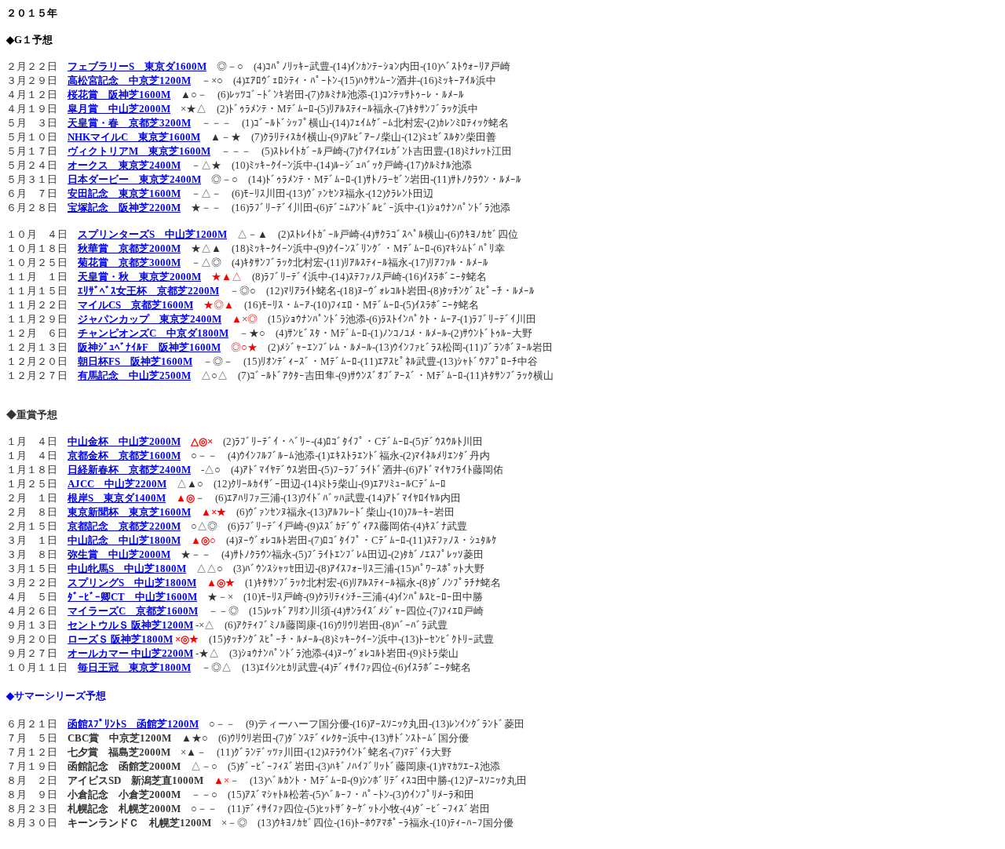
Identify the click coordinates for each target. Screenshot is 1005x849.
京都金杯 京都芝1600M (124, 455)
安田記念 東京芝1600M (124, 193)
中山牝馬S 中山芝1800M (127, 568)
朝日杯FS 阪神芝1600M (135, 361)
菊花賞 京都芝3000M (129, 262)
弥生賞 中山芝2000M (119, 554)
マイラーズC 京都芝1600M (133, 611)
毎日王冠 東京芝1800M (134, 667)
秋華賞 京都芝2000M (129, 248)
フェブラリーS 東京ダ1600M (137, 66)
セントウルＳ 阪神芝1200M (130, 625)
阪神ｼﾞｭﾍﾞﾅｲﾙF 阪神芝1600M (149, 347)
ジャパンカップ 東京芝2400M (149, 319)
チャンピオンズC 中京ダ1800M (153, 333)
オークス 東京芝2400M (124, 165)
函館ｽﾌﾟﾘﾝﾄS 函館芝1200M (133, 724)
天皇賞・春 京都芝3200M (129, 123)
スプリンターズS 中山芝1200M (152, 234)
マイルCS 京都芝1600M (135, 305)
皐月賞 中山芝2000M (119, 109)
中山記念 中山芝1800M (124, 540)
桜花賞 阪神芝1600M (119, 94)
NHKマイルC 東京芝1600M (134, 137)
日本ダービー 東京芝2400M (134, 179)
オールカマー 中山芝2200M (130, 653)
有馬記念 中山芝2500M (134, 375)
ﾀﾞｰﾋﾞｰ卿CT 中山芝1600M (132, 597)
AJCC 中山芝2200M (117, 484)
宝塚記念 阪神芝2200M (124, 207)
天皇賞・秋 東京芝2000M (139, 276)
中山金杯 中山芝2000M (124, 441)
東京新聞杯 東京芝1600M (129, 512)
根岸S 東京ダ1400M (117, 498)
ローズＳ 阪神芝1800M (120, 639)
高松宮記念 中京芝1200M (129, 80)
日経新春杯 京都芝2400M (129, 470)
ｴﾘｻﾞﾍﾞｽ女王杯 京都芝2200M (148, 291)
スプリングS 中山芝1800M (132, 582)
